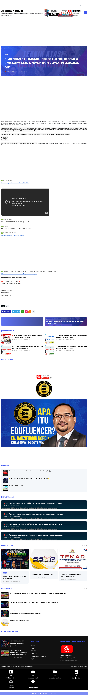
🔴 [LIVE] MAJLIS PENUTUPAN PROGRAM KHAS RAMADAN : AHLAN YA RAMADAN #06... (33, 504)
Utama (33, 645)
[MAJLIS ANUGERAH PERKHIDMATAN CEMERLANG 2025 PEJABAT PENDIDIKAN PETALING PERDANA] (2, 3)
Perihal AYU (74, 666)
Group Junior (52, 5)
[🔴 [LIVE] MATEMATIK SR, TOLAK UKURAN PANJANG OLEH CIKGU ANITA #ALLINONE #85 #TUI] (6, 343)
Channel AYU (34, 5)
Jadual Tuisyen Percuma (38, 656)
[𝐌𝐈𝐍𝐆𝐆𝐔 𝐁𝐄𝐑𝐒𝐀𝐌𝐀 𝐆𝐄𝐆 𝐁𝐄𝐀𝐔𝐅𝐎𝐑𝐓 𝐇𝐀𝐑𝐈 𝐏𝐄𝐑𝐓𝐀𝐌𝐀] (15, 559)
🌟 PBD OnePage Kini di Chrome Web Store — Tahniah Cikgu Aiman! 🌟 (29, 478)
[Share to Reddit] (29, 311)
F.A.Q (32, 648)
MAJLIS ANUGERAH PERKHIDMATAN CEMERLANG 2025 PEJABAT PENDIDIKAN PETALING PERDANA (29, 2)
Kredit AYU (34, 653)
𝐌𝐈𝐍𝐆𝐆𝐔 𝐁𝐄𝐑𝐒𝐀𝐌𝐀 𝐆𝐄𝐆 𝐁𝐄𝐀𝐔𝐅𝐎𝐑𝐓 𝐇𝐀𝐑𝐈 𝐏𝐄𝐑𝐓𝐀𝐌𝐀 (25, 613)
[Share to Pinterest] (26, 311)
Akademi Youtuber (12, 10)
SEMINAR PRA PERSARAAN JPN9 (42, 574)
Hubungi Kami (82, 666)
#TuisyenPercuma (72, 5)
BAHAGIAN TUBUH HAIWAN (16, 486)
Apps (32, 659)
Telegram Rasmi (43, 5)
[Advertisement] (44, 30)
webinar (5, 573)
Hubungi (33, 651)
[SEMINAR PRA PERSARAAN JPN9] (44, 559)
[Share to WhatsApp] (22, 311)
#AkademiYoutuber (61, 5)
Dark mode (84, 5)
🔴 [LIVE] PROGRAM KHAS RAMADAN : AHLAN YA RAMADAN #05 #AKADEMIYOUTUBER (33, 525)
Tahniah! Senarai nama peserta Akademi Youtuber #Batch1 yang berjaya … (31, 471)
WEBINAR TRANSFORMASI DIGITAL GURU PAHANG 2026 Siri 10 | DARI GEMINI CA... (34, 602)
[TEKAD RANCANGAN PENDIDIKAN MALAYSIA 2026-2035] (73, 559)
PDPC (6, 54)
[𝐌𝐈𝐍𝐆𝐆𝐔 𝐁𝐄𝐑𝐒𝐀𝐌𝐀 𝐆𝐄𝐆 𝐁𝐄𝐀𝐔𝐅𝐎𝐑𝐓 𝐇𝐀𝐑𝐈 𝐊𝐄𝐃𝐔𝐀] (5, 647)
